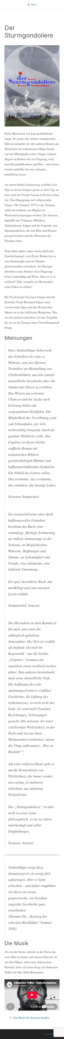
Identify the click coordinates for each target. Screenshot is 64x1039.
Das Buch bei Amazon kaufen (31, 1018)
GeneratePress (50, 1034)
